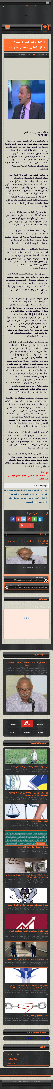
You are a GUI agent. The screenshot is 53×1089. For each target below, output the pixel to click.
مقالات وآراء (21, 54)
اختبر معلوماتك (14, 1054)
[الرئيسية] (45, 27)
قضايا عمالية (13, 1059)
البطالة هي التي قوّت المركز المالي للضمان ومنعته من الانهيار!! (24, 490)
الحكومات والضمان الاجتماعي (36, 502)
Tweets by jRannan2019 (38, 1038)
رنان (26, 15)
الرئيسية (30, 54)
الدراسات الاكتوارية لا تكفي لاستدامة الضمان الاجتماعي (27, 498)
